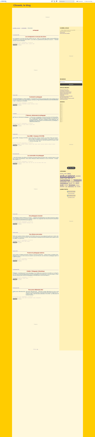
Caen (68, 181)
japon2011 (71, 186)
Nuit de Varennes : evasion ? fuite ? (66, 91)
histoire (78, 180)
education (67, 176)
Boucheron (73, 181)
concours (62, 178)
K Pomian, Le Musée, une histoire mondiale (67, 98)
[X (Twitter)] (54, 1)
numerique (65, 180)
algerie (77, 183)
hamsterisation (63, 181)
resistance (64, 183)
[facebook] (52, 1)
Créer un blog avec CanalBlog (65, 33)
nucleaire (78, 176)
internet (70, 183)
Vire (75, 186)
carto (66, 186)
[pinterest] (56, 1)
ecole (62, 185)
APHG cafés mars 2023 (64, 99)
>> (37, 349)
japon (69, 173)
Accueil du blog (62, 32)
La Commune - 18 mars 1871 (64, 90)
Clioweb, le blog (16, 28)
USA (74, 183)
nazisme (61, 173)
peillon (65, 173)
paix (72, 178)
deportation (62, 186)
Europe (78, 186)
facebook (77, 181)
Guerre (65, 178)
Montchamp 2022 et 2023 (64, 89)
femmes (72, 185)
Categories (23, 28)
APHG (69, 178)
